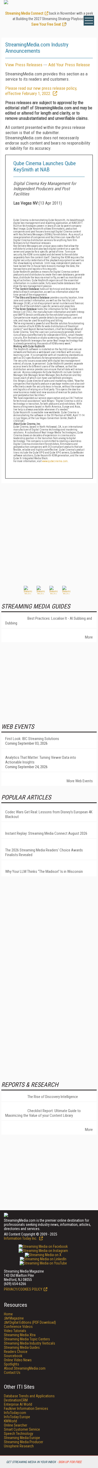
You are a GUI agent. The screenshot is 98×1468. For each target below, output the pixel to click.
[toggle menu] (89, 21)
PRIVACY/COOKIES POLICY (23, 1289)
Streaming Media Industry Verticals (29, 1343)
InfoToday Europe (17, 1417)
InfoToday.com (15, 1413)
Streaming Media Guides (22, 1347)
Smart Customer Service (22, 1429)
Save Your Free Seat (46, 24)
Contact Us (12, 1372)
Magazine (14, 1318)
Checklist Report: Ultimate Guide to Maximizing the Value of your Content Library (43, 1113)
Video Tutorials (15, 1331)
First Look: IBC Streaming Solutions (32, 738)
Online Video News (18, 1360)
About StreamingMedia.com (24, 1368)
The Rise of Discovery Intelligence (52, 1096)
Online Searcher (15, 1425)
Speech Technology (18, 1433)
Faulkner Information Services (26, 1408)
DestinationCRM (16, 1400)
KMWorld (10, 1421)
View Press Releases (23, 64)
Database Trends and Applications (29, 1396)
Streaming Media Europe (22, 1438)
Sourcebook (13, 1356)
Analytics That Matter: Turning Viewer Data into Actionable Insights (40, 760)
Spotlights (11, 1364)
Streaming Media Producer (23, 1442)
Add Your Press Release (69, 64)
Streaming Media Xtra (20, 1335)
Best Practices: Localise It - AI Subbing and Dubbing (48, 620)
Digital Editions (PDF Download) (30, 1322)
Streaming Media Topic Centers (27, 1339)
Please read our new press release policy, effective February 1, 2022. (41, 91)
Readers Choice (15, 1352)
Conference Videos (18, 1326)
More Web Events (80, 781)
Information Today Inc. (21, 1238)
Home (8, 1314)
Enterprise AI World (18, 1404)
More (89, 637)
